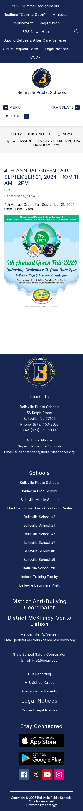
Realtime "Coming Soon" (25, 14)
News (67, 134)
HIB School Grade (39, 682)
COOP (35, 57)
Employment (22, 23)
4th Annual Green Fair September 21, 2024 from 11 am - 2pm (46, 143)
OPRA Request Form (20, 49)
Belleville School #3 (39, 517)
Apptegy (51, 805)
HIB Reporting (39, 674)
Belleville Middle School (39, 500)
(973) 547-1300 (43, 430)
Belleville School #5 (39, 534)
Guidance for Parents (39, 691)
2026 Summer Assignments (35, 6)
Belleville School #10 (39, 568)
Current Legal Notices (39, 710)
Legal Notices (56, 49)
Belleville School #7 (39, 542)
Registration (50, 23)
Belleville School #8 (39, 551)
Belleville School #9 (39, 559)
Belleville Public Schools (32, 134)
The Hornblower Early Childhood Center (39, 508)
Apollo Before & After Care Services (35, 40)
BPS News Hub (35, 32)
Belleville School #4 (39, 525)
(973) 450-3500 (46, 424)
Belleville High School (39, 491)
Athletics (60, 14)
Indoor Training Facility (39, 577)
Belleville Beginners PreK (39, 585)
